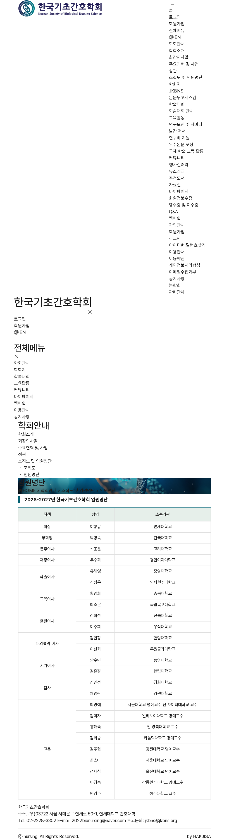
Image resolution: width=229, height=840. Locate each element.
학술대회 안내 (181, 111)
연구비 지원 (179, 138)
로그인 (175, 17)
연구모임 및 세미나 (185, 124)
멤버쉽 (175, 218)
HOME (29, 490)
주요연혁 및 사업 (184, 64)
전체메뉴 (177, 30)
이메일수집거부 (182, 272)
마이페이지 (179, 191)
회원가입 (177, 24)
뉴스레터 (177, 171)
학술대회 (177, 104)
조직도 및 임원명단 (185, 77)
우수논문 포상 (181, 144)
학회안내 (177, 44)
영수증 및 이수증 (184, 205)
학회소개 (177, 50)
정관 (173, 70)
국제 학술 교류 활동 (186, 151)
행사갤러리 (179, 164)
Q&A (173, 211)
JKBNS (176, 91)
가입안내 (177, 225)
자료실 (175, 185)
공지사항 (177, 278)
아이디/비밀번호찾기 (187, 245)
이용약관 (177, 258)
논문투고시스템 (182, 97)
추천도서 (177, 178)
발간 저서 (177, 131)
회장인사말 (179, 57)
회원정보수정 (180, 198)
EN (177, 37)
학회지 (175, 84)
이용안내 (177, 252)
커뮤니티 (177, 158)
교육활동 (177, 117)
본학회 (175, 285)
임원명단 (31, 474)
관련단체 (177, 292)
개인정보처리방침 (184, 265)
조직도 (29, 468)
